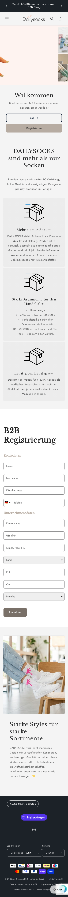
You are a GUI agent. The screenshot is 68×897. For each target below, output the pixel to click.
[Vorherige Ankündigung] (6, 6)
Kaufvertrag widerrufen (23, 804)
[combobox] (34, 548)
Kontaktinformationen (24, 889)
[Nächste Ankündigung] (61, 6)
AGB (35, 884)
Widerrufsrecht (56, 878)
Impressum (46, 884)
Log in (34, 118)
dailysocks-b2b (20, 878)
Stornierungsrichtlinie (47, 889)
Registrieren (34, 128)
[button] (7, 19)
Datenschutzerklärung (20, 884)
